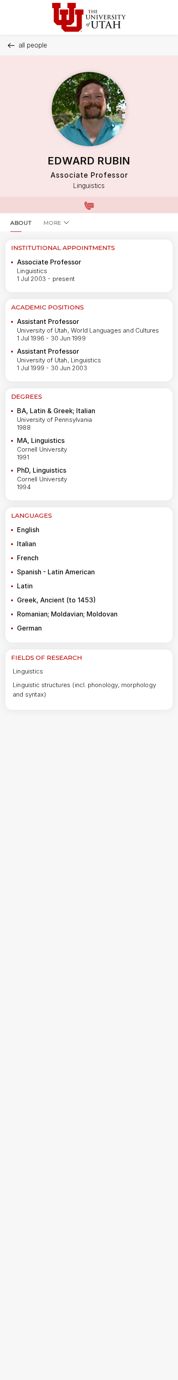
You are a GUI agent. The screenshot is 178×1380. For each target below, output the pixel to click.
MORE (52, 222)
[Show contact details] (89, 205)
